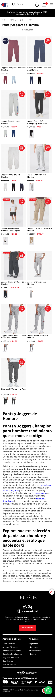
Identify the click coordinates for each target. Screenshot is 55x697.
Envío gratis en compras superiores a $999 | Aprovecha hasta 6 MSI (27, 13)
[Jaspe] (5, 187)
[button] (37, 4)
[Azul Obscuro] (13, 134)
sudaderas (46, 485)
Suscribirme (27, 627)
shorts (5, 490)
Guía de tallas (8, 661)
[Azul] (13, 80)
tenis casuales (39, 493)
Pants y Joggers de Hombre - (22, 20)
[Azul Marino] (31, 80)
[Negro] (40, 80)
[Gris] (5, 134)
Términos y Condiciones (12, 651)
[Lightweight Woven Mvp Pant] (13, 392)
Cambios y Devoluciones (12, 654)
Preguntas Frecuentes (11, 658)
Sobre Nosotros (9, 644)
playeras (15, 490)
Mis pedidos (33, 647)
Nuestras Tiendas (9, 664)
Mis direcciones (35, 651)
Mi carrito (32, 654)
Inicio (4, 20)
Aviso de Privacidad (10, 647)
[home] (5, 5)
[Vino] (5, 80)
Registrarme (33, 644)
